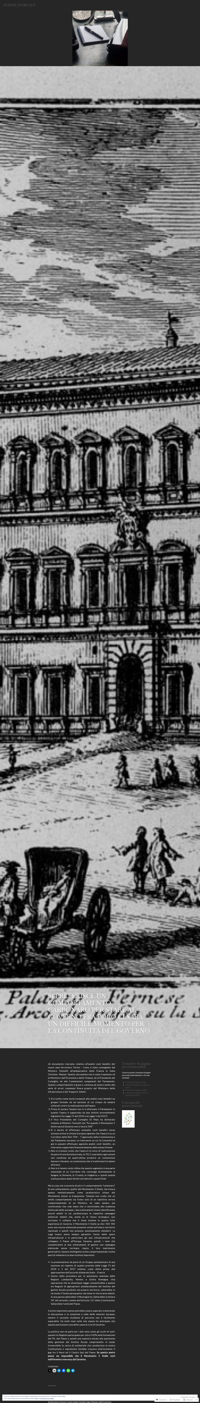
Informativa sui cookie (47, 1398)
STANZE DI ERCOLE (19, 5)
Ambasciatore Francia (57, 1402)
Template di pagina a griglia (136, 1090)
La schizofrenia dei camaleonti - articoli (69, 990)
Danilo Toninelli (79, 1402)
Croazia (69, 1402)
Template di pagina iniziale (135, 1082)
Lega (88, 1402)
